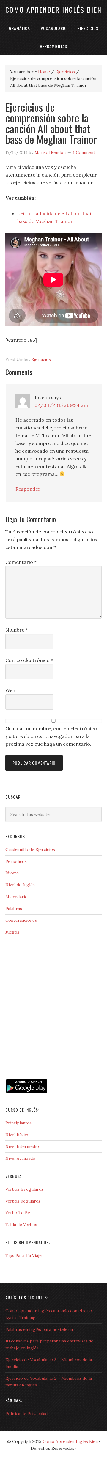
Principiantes (18, 1123)
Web (10, 690)
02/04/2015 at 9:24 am (61, 405)
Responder (27, 489)
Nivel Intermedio (22, 1146)
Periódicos (16, 861)
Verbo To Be (17, 1212)
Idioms (12, 873)
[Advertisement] (35, 1051)
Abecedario (16, 896)
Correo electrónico (29, 660)
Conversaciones (21, 920)
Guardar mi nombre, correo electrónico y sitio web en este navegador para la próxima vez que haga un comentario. (51, 736)
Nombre (16, 630)
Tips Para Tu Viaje (23, 1255)
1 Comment (84, 152)
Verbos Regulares (22, 1201)
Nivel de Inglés (20, 884)
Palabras (13, 908)
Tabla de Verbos (21, 1224)
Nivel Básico (17, 1134)
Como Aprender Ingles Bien (70, 1441)
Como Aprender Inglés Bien (53, 9)
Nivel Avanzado (20, 1158)
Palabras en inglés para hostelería (39, 1329)
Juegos (12, 932)
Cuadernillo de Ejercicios (30, 849)
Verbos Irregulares (24, 1189)
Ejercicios (41, 359)
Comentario (21, 562)
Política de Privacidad (26, 1413)
